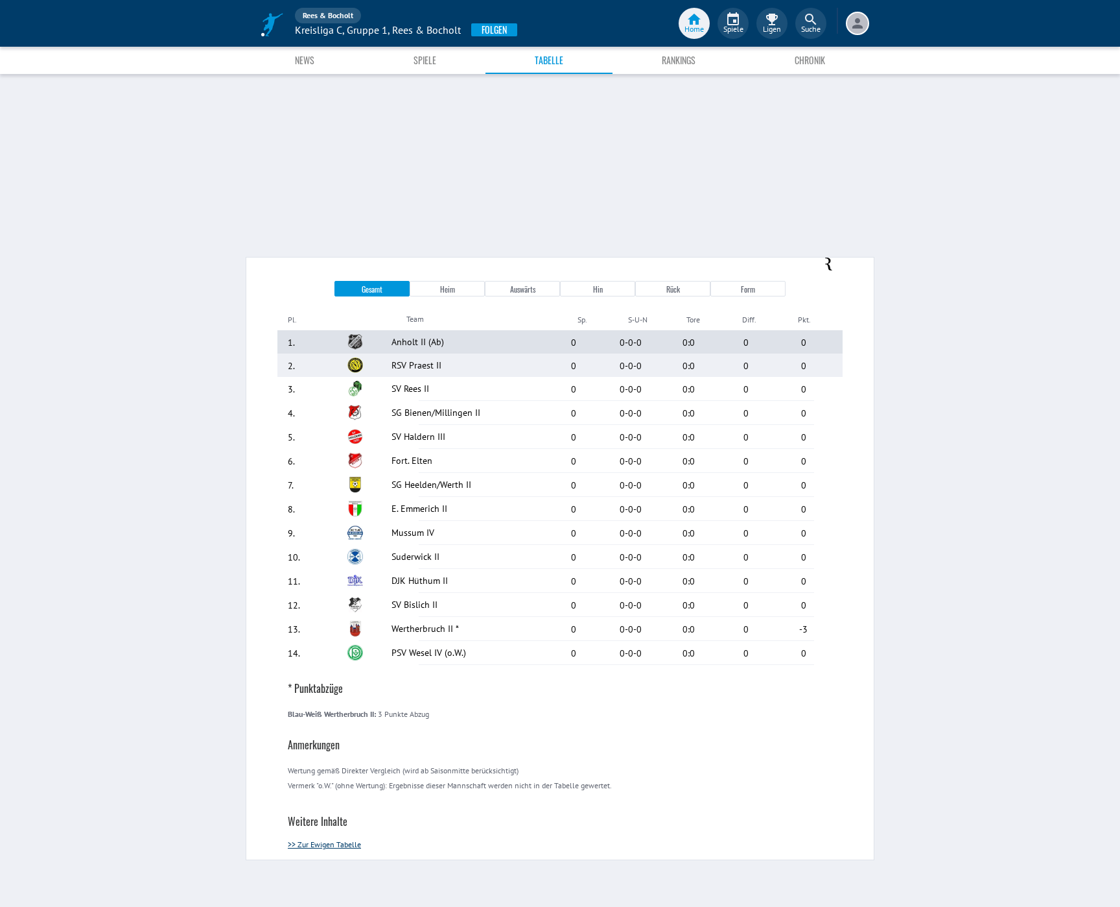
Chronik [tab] (810, 60)
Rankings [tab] (678, 60)
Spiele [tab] (425, 60)
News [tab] (304, 60)
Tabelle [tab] (549, 60)
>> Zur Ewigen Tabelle (324, 844)
